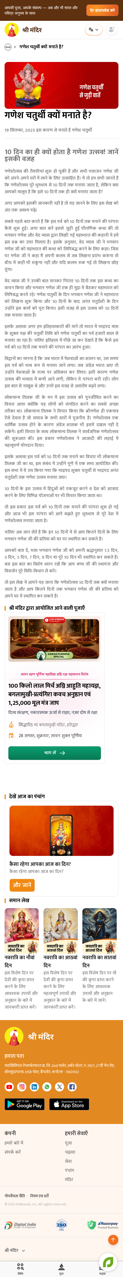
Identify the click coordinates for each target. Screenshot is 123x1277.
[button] (22, 885)
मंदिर (69, 1180)
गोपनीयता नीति (15, 1196)
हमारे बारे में (14, 1143)
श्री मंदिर (11, 1250)
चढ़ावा (70, 1152)
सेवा (68, 1161)
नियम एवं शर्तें (39, 1196)
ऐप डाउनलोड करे (102, 10)
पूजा (68, 1143)
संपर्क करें (13, 1152)
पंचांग (69, 1171)
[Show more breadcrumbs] (11, 47)
